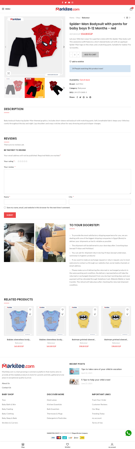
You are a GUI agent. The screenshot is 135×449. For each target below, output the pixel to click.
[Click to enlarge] (8, 73)
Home (71, 18)
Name (7, 196)
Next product (129, 17)
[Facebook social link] (62, 2)
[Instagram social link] (72, 2)
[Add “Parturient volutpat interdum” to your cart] (30, 314)
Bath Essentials (53, 409)
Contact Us (6, 387)
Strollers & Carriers (10, 423)
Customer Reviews (99, 404)
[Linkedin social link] (87, 97)
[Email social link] (69, 2)
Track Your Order (99, 400)
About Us (6, 383)
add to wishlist (78, 61)
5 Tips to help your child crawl (95, 379)
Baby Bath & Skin (9, 404)
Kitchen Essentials (54, 404)
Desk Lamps (52, 400)
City (71, 196)
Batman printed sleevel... (84, 339)
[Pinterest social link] (83, 97)
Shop (78, 18)
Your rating (9, 161)
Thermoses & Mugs (54, 413)
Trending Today (98, 413)
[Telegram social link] (90, 97)
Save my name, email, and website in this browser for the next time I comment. (38, 207)
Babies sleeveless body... (19, 339)
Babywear (86, 18)
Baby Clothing (8, 413)
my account (97, 418)
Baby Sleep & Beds (9, 418)
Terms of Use (97, 423)
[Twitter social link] (65, 2)
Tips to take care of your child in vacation (101, 369)
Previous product (124, 17)
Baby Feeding (7, 409)
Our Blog (95, 409)
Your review (9, 167)
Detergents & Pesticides (56, 418)
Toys (4, 400)
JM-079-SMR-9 (80, 92)
